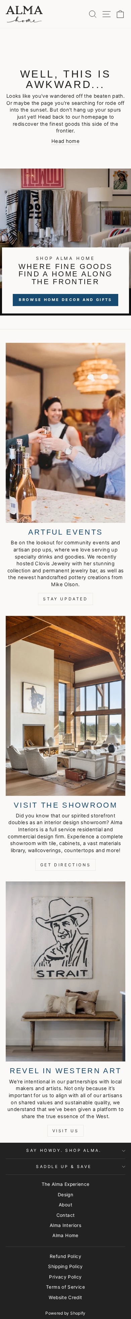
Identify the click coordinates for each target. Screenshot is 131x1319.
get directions (65, 864)
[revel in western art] (65, 971)
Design (65, 1194)
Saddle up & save (64, 1166)
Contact (65, 1215)
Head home (65, 141)
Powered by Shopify (65, 1313)
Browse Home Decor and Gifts (65, 299)
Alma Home (65, 1235)
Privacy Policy (65, 1277)
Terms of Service (65, 1287)
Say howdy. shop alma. (63, 1150)
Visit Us (65, 1130)
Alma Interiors (65, 1225)
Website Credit (65, 1297)
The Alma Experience (66, 1184)
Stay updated (65, 598)
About (65, 1204)
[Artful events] (65, 433)
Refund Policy (65, 1256)
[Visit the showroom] (65, 706)
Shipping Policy (65, 1266)
